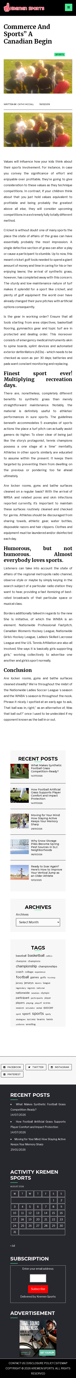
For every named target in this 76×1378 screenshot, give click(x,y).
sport (26, 1014)
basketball (36, 955)
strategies (20, 1019)
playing (29, 1003)
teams (41, 1019)
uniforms (20, 1024)
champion (21, 961)
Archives (22, 914)
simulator (30, 1008)
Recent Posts (38, 759)
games (34, 977)
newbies (35, 993)
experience (40, 972)
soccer (48, 1007)
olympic (45, 993)
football (22, 977)
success (31, 1019)
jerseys (29, 983)
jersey (19, 982)
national (41, 988)
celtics (49, 956)
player (47, 998)
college (29, 971)
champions (34, 961)
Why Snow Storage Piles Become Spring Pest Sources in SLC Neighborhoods (45, 845)
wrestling (31, 1024)
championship (26, 966)
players (20, 1002)
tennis (49, 1019)
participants (37, 998)
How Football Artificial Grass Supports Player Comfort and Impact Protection (46, 794)
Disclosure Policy (40, 1363)
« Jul (12, 1245)
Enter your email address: (38, 1282)
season (20, 1008)
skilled (39, 1008)
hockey (51, 977)
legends (31, 988)
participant (22, 997)
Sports (59, 54)
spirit (18, 1014)
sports (38, 1013)
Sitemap (62, 1363)
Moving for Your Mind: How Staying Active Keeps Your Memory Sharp (45, 819)
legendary (21, 988)
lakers (38, 983)
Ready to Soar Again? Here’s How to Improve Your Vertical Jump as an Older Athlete (46, 871)
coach (19, 971)
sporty (48, 1014)
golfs (43, 977)
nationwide (23, 993)
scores (46, 1003)
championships (47, 966)
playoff (38, 1003)
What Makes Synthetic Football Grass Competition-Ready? (46, 768)
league (46, 983)
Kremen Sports (46, 1296)
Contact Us (17, 1363)
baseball (21, 955)
